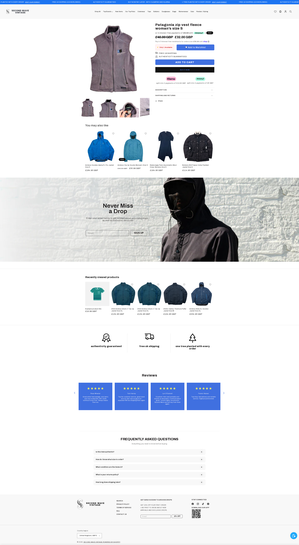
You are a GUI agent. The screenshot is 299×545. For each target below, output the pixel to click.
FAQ (118, 511)
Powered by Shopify (111, 542)
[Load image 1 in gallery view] (88, 107)
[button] (108, 11)
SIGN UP (139, 233)
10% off (177, 516)
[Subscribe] (179, 516)
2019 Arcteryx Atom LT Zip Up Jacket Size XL (122, 310)
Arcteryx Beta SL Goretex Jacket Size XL (198, 310)
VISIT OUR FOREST (32, 2)
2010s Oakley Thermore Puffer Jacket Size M (174, 310)
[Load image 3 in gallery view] (129, 107)
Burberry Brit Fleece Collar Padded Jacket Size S (195, 166)
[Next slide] (224, 393)
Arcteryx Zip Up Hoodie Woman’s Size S (133, 165)
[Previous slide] (74, 393)
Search (119, 501)
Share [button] (160, 101)
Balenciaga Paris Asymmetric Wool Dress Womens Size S (163, 166)
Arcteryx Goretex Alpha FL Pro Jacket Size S (99, 166)
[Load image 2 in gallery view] (108, 107)
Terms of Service (123, 507)
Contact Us (121, 514)
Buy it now (185, 70)
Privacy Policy (122, 504)
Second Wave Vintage (93, 542)
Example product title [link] (93, 309)
